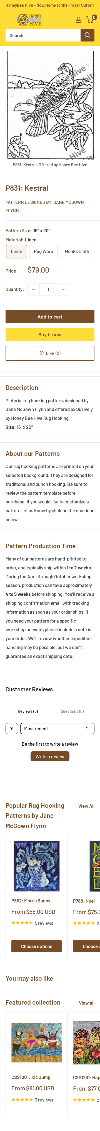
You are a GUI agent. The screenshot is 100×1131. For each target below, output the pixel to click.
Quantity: (15, 289)
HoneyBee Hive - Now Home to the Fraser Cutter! (50, 5)
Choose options (36, 946)
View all (86, 1002)
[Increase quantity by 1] (63, 289)
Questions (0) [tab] (72, 711)
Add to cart (50, 317)
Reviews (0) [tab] (28, 711)
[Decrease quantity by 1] (33, 289)
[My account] (78, 20)
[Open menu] (8, 20)
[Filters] (12, 728)
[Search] (87, 35)
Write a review (50, 756)
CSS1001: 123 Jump (31, 1077)
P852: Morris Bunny (30, 900)
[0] (89, 19)
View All (86, 806)
